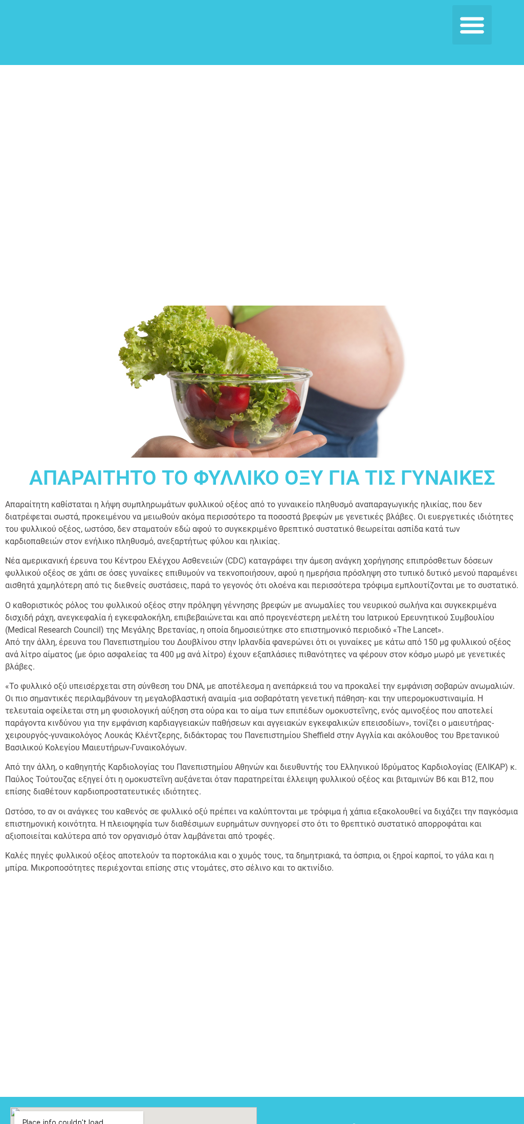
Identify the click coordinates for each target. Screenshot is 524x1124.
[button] (472, 25)
